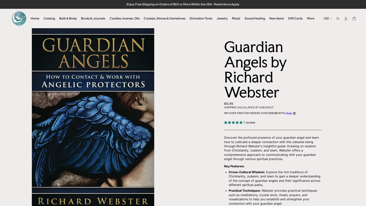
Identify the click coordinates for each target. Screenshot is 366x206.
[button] (233, 122)
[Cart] (354, 18)
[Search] (338, 18)
